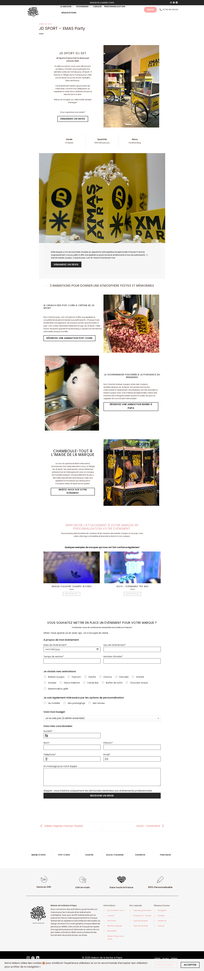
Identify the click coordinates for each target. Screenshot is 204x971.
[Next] (94, 393)
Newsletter (111, 931)
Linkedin (161, 916)
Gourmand (82, 6)
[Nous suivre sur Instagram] (171, 3)
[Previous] (49, 393)
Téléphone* (49, 754)
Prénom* (108, 742)
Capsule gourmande (142, 910)
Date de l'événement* (55, 644)
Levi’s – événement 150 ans (132, 586)
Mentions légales (114, 926)
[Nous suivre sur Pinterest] (174, 3)
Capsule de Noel (140, 926)
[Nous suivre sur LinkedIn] (177, 3)
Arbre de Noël (45, 24)
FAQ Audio (111, 921)
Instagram (162, 910)
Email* (106, 754)
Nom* (46, 742)
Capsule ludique (140, 921)
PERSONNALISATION (114, 6)
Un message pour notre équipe (60, 766)
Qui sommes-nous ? (116, 910)
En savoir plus (71, 594)
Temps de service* (53, 656)
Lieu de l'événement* (114, 644)
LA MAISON (65, 6)
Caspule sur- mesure (142, 916)
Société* (48, 731)
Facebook (162, 921)
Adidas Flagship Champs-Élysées (72, 586)
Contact (110, 916)
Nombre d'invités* (113, 656)
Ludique (97, 6)
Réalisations (69, 12)
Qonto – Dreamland (148, 826)
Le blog (161, 926)
